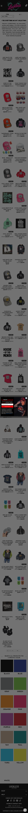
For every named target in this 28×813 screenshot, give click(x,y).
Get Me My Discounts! (7, 406)
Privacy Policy (8, 413)
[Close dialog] (26, 398)
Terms (11, 413)
